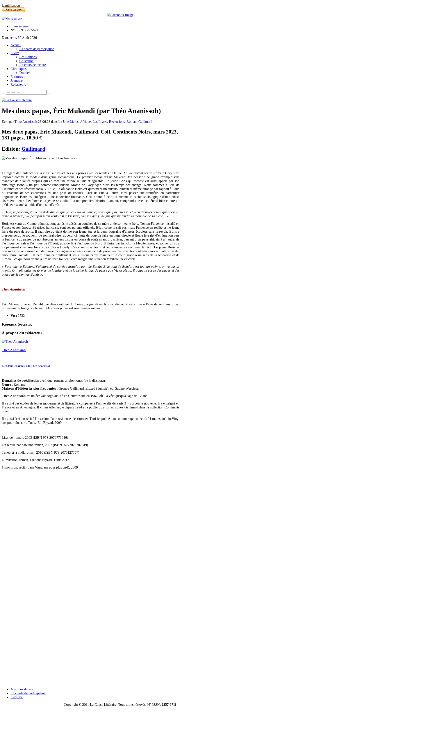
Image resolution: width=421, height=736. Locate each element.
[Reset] (49, 93)
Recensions (117, 121)
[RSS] (12, 19)
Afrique (85, 121)
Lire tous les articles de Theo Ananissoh (26, 365)
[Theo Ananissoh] (15, 341)
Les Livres (100, 121)
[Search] (3, 93)
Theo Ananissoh (25, 121)
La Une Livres (68, 121)
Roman (132, 121)
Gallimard (145, 121)
